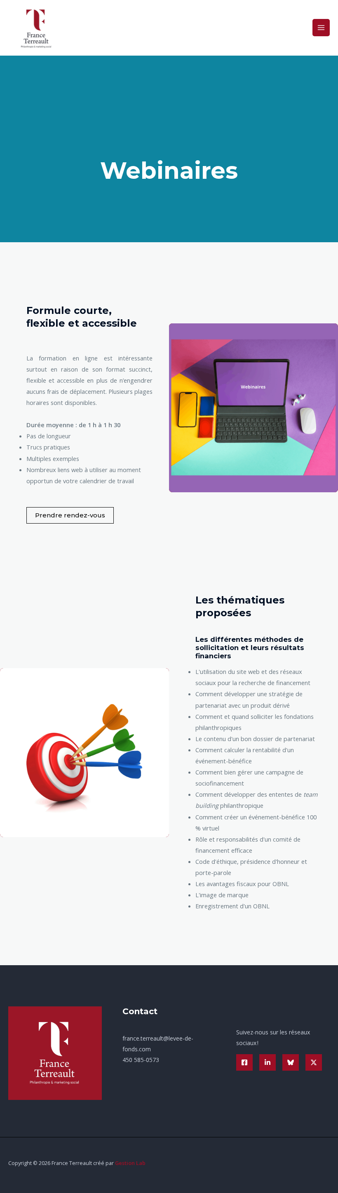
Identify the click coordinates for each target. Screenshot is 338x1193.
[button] (70, 515)
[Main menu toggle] (321, 27)
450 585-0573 (140, 1060)
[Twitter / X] (313, 1062)
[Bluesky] (290, 1062)
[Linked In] (267, 1062)
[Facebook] (244, 1062)
